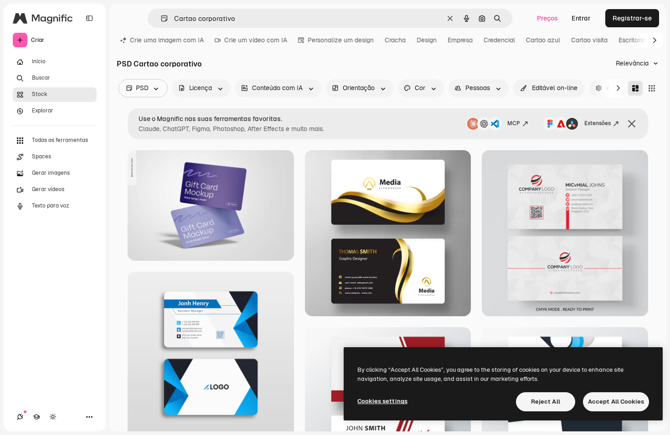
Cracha (395, 40)
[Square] (651, 88)
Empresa (460, 40)
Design (427, 40)
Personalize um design (341, 40)
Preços (547, 18)
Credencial (499, 40)
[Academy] (36, 417)
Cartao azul (543, 40)
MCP (513, 123)
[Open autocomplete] (160, 18)
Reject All (545, 401)
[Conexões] (20, 417)
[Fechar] (631, 123)
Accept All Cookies (616, 401)
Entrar (581, 18)
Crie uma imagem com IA (167, 40)
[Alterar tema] (53, 417)
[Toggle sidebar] (89, 18)
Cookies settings (382, 401)
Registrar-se (632, 18)
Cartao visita (589, 40)
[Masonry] (635, 88)
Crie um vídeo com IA (255, 40)
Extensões (597, 123)
